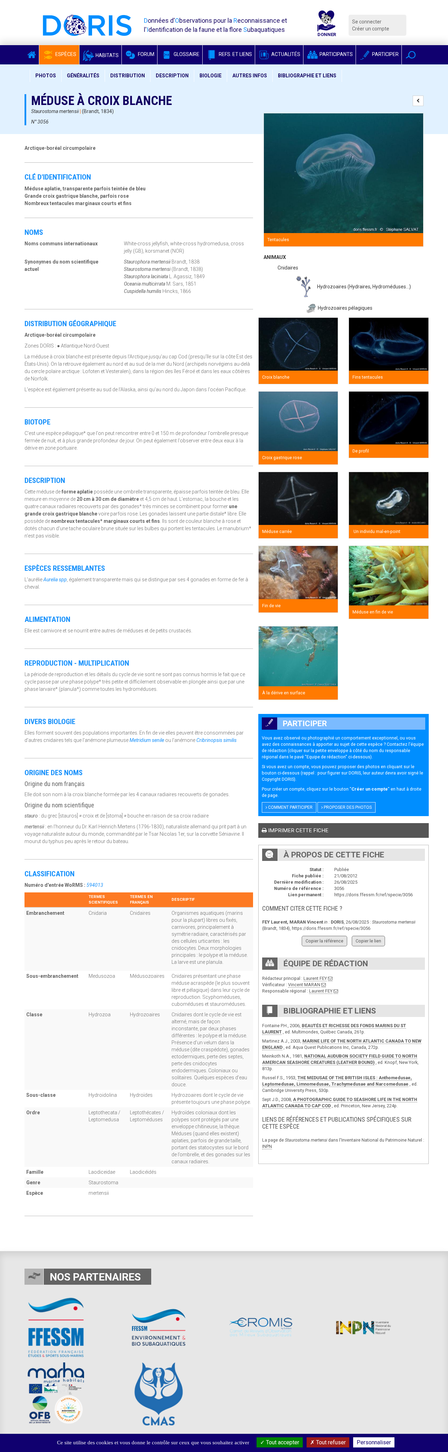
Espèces (65, 54)
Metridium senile (147, 740)
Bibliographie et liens (307, 75)
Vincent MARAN (304, 984)
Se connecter (367, 21)
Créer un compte (370, 28)
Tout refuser (330, 1442)
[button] (411, 54)
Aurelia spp (55, 579)
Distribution (127, 75)
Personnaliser (374, 1442)
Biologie (211, 75)
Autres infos (249, 75)
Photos (45, 75)
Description (172, 75)
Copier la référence (324, 941)
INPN (267, 1146)
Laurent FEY (315, 978)
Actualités (285, 54)
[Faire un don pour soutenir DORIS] (326, 25)
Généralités (83, 75)
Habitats (106, 55)
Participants (335, 54)
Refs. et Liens (235, 54)
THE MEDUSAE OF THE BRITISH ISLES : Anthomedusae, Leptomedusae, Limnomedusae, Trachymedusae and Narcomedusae (337, 1081)
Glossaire (186, 54)
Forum (145, 54)
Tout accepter (282, 1442)
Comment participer (290, 807)
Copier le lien (368, 941)
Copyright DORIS (278, 779)
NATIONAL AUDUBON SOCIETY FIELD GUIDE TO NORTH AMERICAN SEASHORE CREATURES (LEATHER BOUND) (339, 1059)
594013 (94, 885)
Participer (385, 54)
